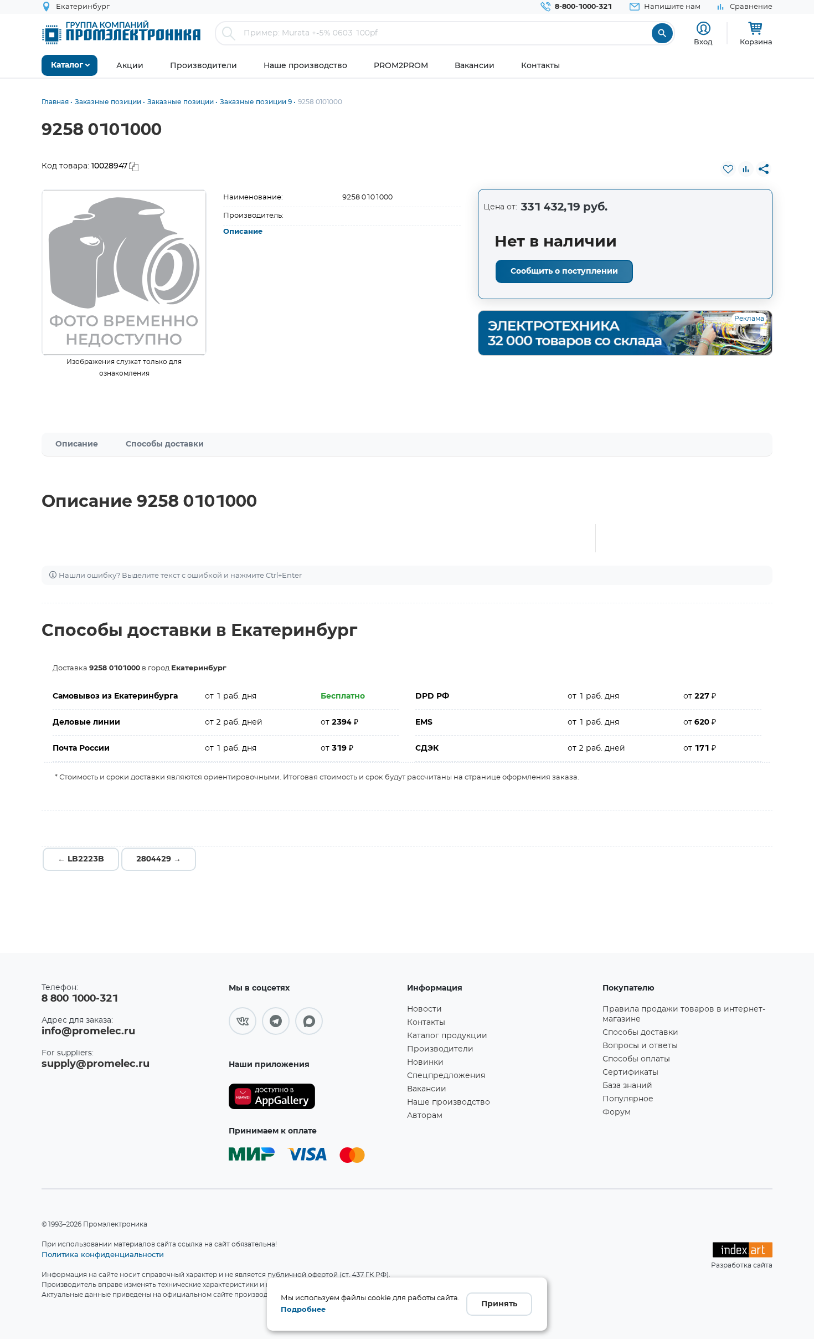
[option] (124, 272)
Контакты (426, 1023)
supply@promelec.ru (96, 1064)
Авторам (424, 1116)
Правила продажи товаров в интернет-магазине (683, 1014)
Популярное (627, 1099)
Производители (440, 1049)
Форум (616, 1112)
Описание (242, 231)
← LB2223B (81, 859)
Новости (424, 1009)
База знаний (627, 1086)
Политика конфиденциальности (103, 1254)
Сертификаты (630, 1072)
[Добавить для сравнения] (746, 169)
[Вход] (703, 28)
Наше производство (448, 1102)
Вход (703, 41)
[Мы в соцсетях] (242, 1021)
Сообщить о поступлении (564, 271)
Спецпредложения (446, 1076)
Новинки (425, 1062)
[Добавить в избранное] (728, 169)
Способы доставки (165, 444)
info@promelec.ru (88, 1032)
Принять (499, 1304)
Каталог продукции (447, 1036)
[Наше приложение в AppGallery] (314, 1097)
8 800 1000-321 (80, 999)
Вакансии (426, 1089)
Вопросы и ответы (640, 1046)
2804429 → (158, 859)
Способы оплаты (636, 1059)
